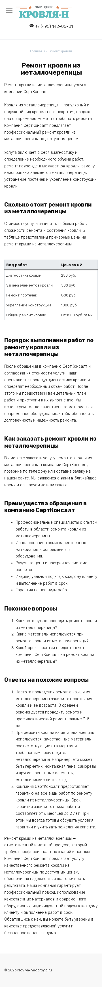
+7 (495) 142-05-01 (54, 26)
